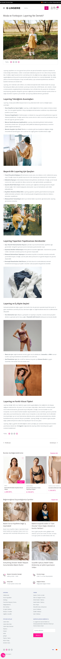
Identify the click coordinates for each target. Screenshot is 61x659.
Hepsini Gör (54, 499)
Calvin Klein (6, 621)
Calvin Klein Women (8, 626)
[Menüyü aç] (4, 8)
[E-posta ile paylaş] (19, 62)
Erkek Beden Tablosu (38, 600)
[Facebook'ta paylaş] (11, 62)
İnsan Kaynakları (7, 597)
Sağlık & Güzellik (7, 614)
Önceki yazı (8, 442)
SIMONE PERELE (29, 485)
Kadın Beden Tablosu (38, 602)
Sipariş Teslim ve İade (38, 595)
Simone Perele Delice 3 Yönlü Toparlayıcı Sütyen (33, 488)
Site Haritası (6, 607)
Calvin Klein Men (7, 624)
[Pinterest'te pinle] (13, 62)
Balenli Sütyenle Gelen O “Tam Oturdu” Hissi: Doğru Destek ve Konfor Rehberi (43, 525)
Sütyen (5, 631)
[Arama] (46, 8)
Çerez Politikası (37, 609)
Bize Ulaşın (36, 604)
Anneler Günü (6, 643)
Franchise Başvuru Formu (9, 602)
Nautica (5, 629)
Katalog (5, 600)
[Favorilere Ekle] (23, 458)
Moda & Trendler (7, 611)
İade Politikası (36, 614)
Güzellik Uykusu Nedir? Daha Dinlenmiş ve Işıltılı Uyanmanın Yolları (43, 565)
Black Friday (6, 640)
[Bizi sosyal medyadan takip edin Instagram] (4, 650)
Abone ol (38, 635)
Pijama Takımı (6, 638)
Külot (4, 633)
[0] (57, 8)
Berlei (5, 485)
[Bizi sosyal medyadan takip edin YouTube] (12, 650)
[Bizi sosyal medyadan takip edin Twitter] (9, 650)
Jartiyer (5, 636)
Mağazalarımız (7, 604)
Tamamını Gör (54, 453)
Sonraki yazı (53, 442)
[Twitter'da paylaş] (16, 62)
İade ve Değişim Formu (39, 597)
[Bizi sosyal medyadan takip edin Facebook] (6, 650)
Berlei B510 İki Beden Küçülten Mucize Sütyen (13, 488)
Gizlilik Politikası (37, 611)
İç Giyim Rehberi (7, 609)
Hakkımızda (6, 595)
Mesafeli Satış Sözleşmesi (40, 607)
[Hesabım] (52, 8)
